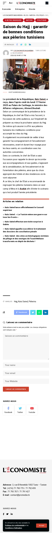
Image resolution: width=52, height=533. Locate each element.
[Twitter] (20, 410)
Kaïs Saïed (40, 99)
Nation (29, 20)
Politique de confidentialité (15, 525)
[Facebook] (8, 410)
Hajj (15, 301)
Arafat (23, 188)
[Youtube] (32, 410)
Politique (41, 20)
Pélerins (32, 301)
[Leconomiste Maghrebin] (26, 3)
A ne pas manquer (13, 20)
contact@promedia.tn (20, 495)
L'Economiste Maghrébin (23, 50)
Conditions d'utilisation (13, 528)
